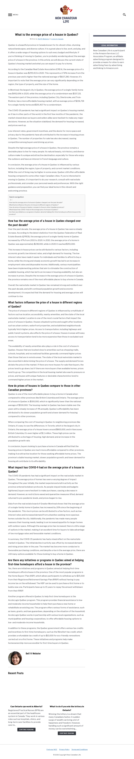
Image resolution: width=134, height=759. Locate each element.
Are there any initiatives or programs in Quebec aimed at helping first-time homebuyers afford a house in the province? (45, 213)
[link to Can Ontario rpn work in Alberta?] (26, 690)
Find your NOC (51, 749)
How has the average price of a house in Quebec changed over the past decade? (36, 202)
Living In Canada (57, 39)
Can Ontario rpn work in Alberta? (26, 706)
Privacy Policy (64, 749)
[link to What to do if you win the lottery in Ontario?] (67, 690)
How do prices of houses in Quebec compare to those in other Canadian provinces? (36, 207)
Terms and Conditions (79, 749)
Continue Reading (26, 730)
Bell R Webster (43, 39)
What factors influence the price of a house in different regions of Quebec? (34, 205)
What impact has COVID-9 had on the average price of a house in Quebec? (33, 210)
